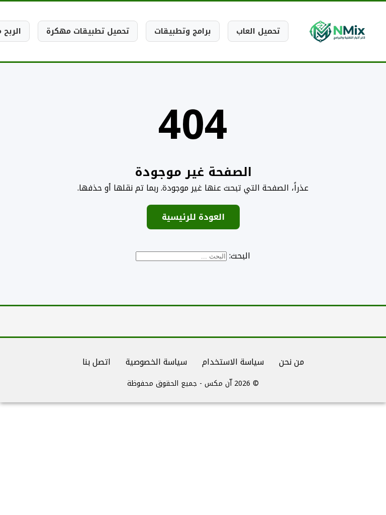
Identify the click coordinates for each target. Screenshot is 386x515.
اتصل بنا (96, 362)
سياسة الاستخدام (233, 362)
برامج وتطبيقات (182, 31)
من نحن (291, 362)
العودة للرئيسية (193, 217)
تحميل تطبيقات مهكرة (87, 31)
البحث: (239, 256)
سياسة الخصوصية (156, 362)
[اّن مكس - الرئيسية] (337, 31)
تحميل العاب (258, 31)
